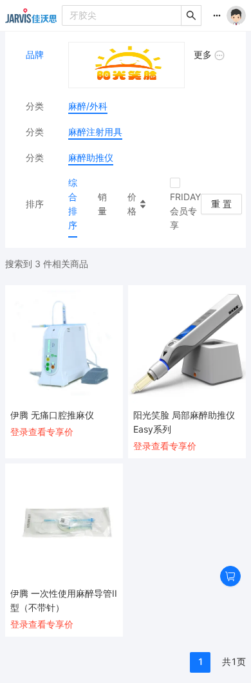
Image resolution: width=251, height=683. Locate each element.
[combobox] (122, 15)
